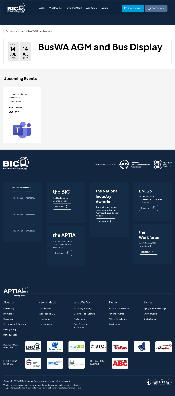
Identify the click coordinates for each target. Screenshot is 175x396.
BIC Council (8, 313)
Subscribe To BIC (47, 313)
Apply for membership (155, 308)
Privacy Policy (9, 329)
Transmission (45, 308)
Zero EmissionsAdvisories (81, 326)
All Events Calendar (118, 319)
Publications (79, 319)
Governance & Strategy (14, 324)
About (42, 8)
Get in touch (150, 319)
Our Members (150, 313)
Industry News (45, 324)
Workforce (91, 8)
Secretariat (8, 319)
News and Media (73, 8)
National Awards (116, 313)
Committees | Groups (84, 313)
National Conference (119, 308)
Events (104, 8)
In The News (44, 319)
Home (12, 31)
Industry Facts (10, 334)
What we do (55, 8)
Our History (8, 308)
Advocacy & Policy (83, 308)
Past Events (114, 324)
